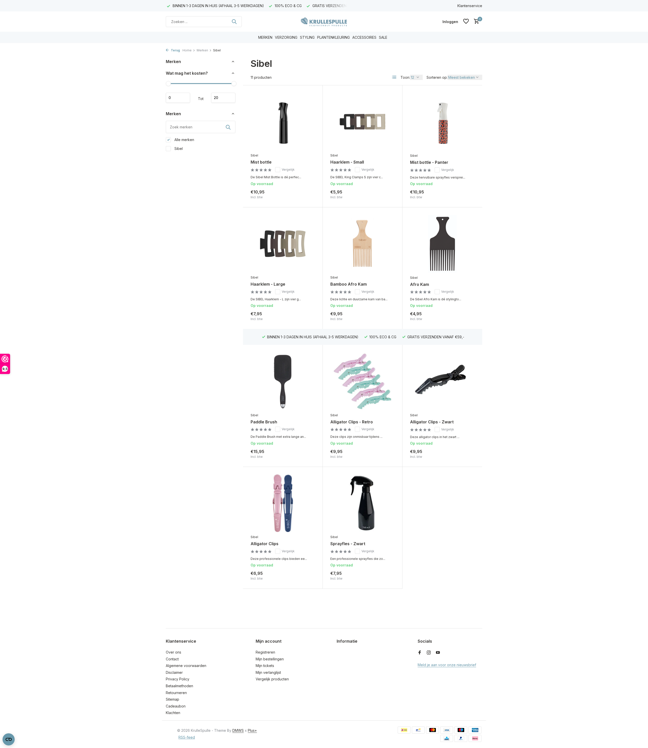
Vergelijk (288, 169)
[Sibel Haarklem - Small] (362, 121)
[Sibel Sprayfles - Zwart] (362, 503)
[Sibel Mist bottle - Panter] (442, 122)
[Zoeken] (234, 21)
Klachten (173, 713)
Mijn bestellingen (270, 659)
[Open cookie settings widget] (9, 739)
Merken (202, 50)
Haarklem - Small (347, 162)
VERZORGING (286, 37)
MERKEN (265, 37)
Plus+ (252, 730)
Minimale (178, 98)
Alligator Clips (264, 543)
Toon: (405, 77)
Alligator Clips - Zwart (432, 421)
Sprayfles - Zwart (347, 543)
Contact (172, 659)
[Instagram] (429, 653)
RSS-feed (186, 737)
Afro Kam (419, 284)
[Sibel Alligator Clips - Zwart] (442, 381)
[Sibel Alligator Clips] (283, 503)
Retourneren (176, 693)
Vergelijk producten (272, 679)
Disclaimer (174, 672)
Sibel (178, 148)
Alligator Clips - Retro (351, 421)
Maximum (223, 98)
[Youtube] (438, 653)
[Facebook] (420, 653)
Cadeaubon (176, 706)
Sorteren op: (437, 77)
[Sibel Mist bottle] (283, 121)
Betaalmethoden (179, 686)
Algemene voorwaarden (186, 665)
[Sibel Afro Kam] (442, 244)
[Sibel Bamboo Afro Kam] (362, 243)
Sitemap (172, 699)
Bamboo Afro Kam (348, 284)
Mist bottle (261, 162)
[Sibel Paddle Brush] (283, 381)
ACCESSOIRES (364, 37)
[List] (394, 77)
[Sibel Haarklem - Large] (283, 243)
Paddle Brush (264, 421)
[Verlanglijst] (466, 21)
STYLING (307, 37)
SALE (383, 37)
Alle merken (183, 139)
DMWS (238, 730)
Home (187, 50)
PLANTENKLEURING (333, 37)
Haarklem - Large (268, 284)
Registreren (265, 652)
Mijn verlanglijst (268, 672)
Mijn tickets (265, 665)
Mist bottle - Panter (429, 162)
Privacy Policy (177, 679)
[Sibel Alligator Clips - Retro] (362, 381)
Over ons (173, 652)
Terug (175, 50)
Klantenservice (469, 6)
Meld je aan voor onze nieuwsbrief (447, 665)
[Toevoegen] (306, 194)
